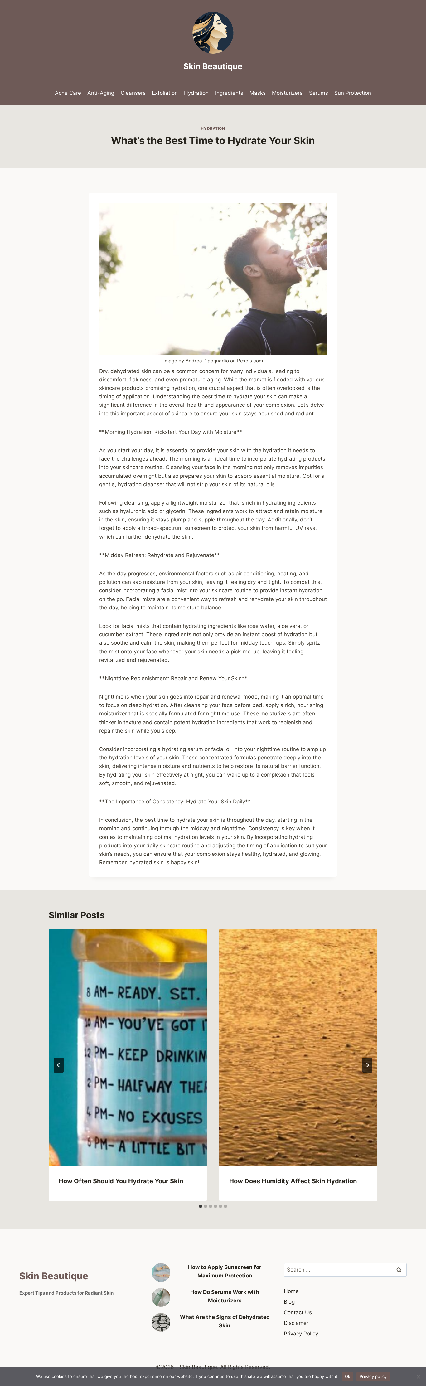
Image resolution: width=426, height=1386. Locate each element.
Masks (257, 93)
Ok (348, 1376)
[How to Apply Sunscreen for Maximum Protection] (161, 1272)
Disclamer (296, 1323)
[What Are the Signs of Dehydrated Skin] (161, 1322)
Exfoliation (165, 93)
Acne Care (68, 93)
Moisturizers (287, 93)
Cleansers (133, 93)
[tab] (200, 1206)
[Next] (367, 1065)
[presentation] (128, 1047)
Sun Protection (352, 93)
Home (291, 1291)
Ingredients (229, 93)
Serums (318, 93)
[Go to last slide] (59, 1065)
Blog (289, 1302)
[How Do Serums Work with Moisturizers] (161, 1297)
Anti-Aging (100, 93)
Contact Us (298, 1312)
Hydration (196, 93)
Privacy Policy (301, 1333)
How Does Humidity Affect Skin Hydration (293, 1181)
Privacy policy (373, 1376)
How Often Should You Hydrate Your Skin (121, 1181)
